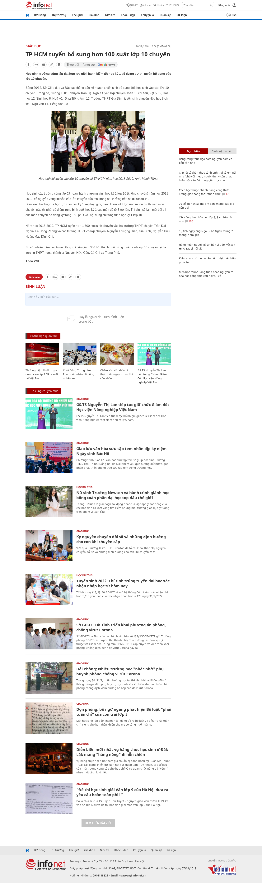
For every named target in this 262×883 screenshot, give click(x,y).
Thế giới (77, 15)
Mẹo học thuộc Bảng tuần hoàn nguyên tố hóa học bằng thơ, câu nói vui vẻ (206, 274)
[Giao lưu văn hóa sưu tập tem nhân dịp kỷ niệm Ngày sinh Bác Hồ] (49, 457)
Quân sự (165, 15)
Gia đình (93, 15)
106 (190, 221)
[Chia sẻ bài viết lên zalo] (36, 64)
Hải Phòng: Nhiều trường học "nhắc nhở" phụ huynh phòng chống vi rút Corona (120, 671)
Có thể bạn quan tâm (44, 336)
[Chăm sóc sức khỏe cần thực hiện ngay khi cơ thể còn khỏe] (117, 354)
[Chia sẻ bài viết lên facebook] (28, 64)
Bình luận (34, 277)
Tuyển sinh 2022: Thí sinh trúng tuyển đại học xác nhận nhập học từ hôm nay (123, 583)
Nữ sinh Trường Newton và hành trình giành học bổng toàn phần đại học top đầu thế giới (122, 495)
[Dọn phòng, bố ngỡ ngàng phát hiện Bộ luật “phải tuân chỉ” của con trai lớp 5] (49, 718)
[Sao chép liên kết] (51, 64)
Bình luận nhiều (222, 151)
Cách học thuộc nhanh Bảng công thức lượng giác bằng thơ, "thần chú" (204, 192)
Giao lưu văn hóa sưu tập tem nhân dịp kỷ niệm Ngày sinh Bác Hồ (121, 451)
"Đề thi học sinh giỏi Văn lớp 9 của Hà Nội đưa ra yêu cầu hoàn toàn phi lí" (122, 792)
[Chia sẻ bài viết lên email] (44, 64)
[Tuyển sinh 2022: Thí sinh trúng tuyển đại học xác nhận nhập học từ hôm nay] (49, 589)
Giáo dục (33, 46)
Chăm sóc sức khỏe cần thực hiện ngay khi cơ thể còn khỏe (116, 374)
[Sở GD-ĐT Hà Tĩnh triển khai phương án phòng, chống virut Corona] (49, 633)
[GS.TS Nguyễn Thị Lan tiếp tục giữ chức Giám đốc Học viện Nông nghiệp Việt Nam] (154, 354)
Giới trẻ (110, 15)
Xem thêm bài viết (98, 823)
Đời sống (40, 15)
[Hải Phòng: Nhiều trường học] (49, 677)
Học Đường (84, 487)
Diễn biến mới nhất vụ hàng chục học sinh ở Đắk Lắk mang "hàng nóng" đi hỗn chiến (122, 752)
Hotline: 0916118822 (168, 5)
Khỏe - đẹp (128, 15)
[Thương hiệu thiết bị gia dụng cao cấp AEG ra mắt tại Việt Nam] (42, 354)
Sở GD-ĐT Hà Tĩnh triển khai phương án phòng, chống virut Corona (121, 627)
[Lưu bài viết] (59, 64)
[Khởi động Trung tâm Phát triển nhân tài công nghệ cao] (79, 354)
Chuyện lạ (147, 15)
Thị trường (59, 15)
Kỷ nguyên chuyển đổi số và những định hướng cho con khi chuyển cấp (121, 539)
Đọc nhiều (193, 151)
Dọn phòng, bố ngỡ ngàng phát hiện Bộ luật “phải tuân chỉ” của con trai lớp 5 (123, 712)
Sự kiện (182, 15)
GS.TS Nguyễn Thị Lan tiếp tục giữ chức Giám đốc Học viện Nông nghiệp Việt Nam (122, 407)
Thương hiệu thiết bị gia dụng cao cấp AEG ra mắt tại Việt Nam (42, 374)
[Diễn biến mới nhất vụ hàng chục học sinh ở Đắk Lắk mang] (49, 758)
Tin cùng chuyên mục (44, 391)
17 (227, 194)
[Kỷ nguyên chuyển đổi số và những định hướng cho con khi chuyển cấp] (49, 545)
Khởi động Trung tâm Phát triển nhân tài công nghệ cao (78, 374)
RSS (234, 15)
